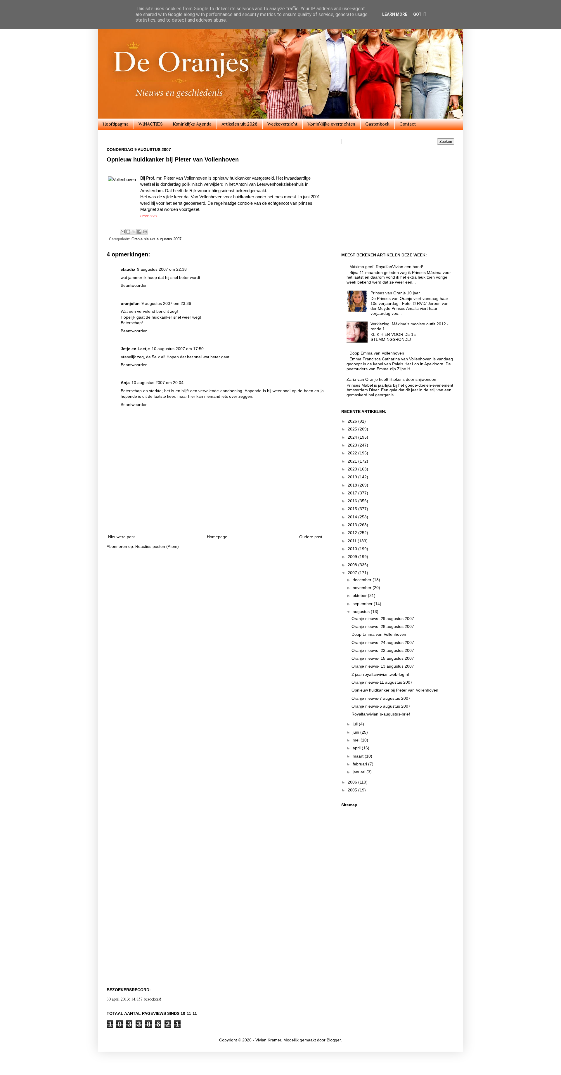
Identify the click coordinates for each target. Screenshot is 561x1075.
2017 (353, 493)
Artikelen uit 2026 (239, 124)
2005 (353, 790)
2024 (353, 437)
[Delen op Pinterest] (145, 232)
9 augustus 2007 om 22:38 (162, 269)
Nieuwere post (121, 536)
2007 (353, 572)
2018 (353, 485)
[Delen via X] (134, 232)
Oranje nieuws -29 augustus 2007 (383, 618)
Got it (420, 14)
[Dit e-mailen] (123, 232)
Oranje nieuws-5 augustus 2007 (381, 706)
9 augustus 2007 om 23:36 (166, 303)
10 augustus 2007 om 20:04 (157, 382)
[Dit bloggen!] (128, 232)
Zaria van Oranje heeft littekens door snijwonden (391, 379)
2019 (353, 477)
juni (356, 732)
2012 (353, 532)
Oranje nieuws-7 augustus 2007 (381, 698)
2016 (353, 501)
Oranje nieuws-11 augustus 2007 (382, 682)
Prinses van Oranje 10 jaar (395, 293)
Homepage (217, 536)
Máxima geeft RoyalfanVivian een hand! (386, 266)
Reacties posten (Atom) (157, 546)
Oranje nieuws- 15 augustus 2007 (383, 658)
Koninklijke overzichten (331, 124)
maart (359, 756)
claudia (128, 269)
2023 (353, 445)
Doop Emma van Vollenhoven (376, 353)
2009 (353, 556)
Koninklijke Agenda (192, 124)
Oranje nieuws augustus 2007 (156, 239)
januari (359, 772)
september (363, 603)
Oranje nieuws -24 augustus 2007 (383, 642)
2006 (353, 782)
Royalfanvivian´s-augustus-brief (381, 714)
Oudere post (310, 536)
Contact (407, 124)
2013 (353, 524)
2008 (353, 564)
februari (360, 764)
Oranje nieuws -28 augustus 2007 (383, 626)
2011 (353, 541)
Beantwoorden (134, 285)
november (363, 587)
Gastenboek (377, 124)
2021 (353, 461)
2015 (353, 508)
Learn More (394, 14)
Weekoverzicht (282, 124)
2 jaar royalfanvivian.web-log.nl (380, 674)
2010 (353, 548)
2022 (353, 453)
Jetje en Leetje (135, 348)
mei (357, 740)
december (363, 579)
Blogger (334, 1040)
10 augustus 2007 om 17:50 (178, 348)
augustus (362, 611)
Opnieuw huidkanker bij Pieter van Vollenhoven (395, 690)
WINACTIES (150, 124)
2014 (353, 517)
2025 (353, 429)
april (357, 748)
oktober (360, 595)
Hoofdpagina (116, 124)
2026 (353, 421)
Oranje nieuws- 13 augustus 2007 (383, 666)
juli (356, 724)
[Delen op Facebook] (139, 232)
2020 (353, 469)
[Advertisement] (215, 513)
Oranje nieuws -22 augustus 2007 (383, 650)
